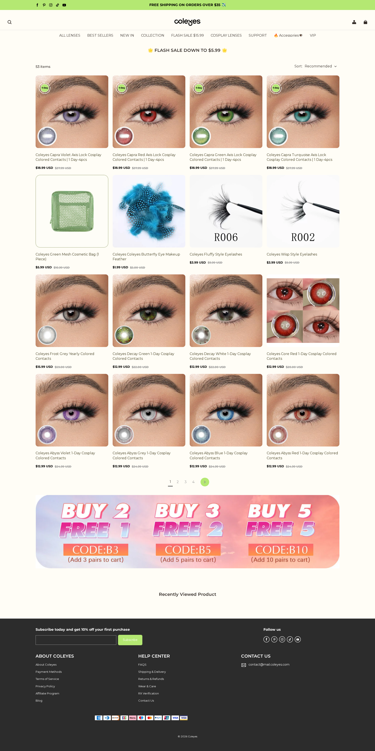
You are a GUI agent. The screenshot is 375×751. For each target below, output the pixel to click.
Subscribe (130, 640)
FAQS (142, 664)
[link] (152, 35)
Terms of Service (47, 679)
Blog (39, 700)
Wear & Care (147, 686)
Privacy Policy (45, 686)
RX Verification (148, 693)
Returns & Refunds (151, 679)
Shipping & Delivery (152, 671)
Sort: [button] (313, 66)
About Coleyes (46, 664)
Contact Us (146, 700)
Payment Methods (49, 671)
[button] (10, 22)
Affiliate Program (47, 693)
